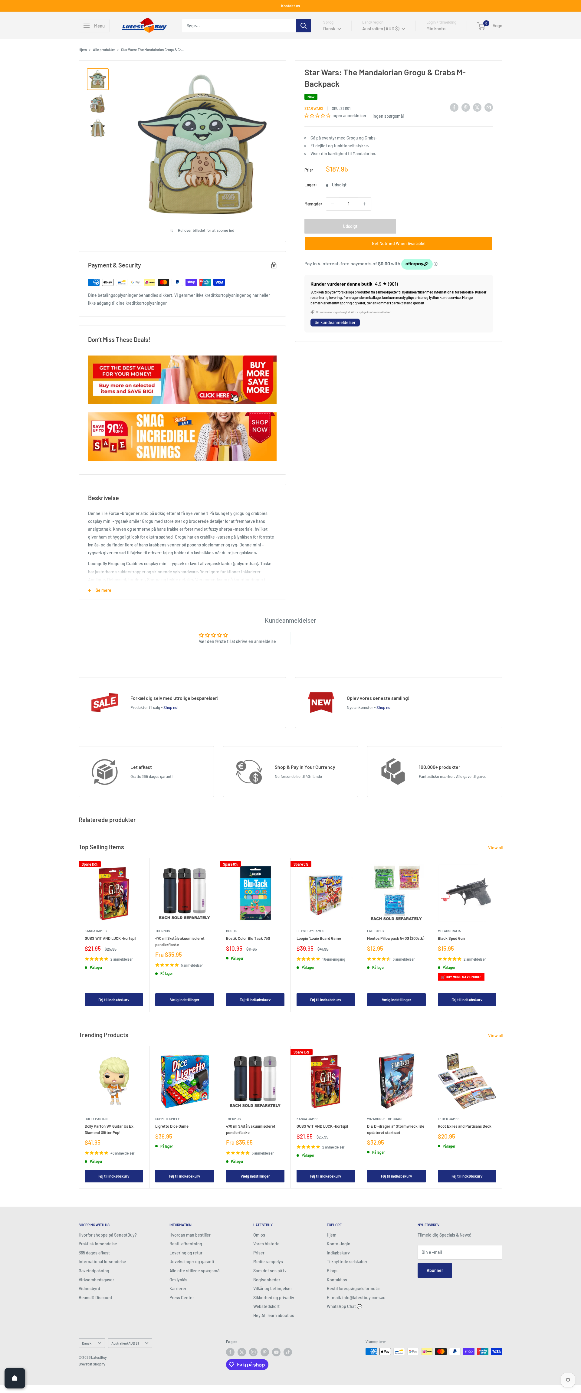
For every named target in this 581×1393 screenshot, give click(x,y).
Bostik (231, 931)
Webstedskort (266, 1306)
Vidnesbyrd (89, 1288)
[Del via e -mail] (488, 107)
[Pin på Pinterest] (465, 107)
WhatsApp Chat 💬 (344, 1306)
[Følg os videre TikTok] (288, 1352)
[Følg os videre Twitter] (242, 1352)
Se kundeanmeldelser (335, 322)
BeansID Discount (95, 1297)
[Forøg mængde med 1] (364, 204)
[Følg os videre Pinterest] (265, 1352)
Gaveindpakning (94, 1270)
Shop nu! (171, 707)
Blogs (332, 1270)
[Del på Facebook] (454, 107)
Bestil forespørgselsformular (353, 1288)
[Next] (502, 935)
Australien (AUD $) (125, 1343)
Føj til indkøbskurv (114, 999)
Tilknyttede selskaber (347, 1261)
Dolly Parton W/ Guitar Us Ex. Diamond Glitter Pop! (110, 1129)
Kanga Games (96, 931)
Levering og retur (185, 1252)
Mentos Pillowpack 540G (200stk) (395, 938)
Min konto (435, 28)
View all (496, 847)
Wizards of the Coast (385, 1119)
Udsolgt (350, 226)
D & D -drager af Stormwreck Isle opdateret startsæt (395, 1129)
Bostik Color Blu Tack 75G (248, 938)
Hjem (83, 50)
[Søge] (303, 25)
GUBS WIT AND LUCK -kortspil (110, 938)
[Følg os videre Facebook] (230, 1352)
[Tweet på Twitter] (477, 107)
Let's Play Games (310, 931)
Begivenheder (266, 1279)
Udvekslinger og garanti (191, 1261)
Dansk (86, 1343)
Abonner (435, 1270)
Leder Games (448, 1119)
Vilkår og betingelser (272, 1288)
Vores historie (266, 1243)
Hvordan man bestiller (190, 1234)
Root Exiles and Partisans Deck (464, 1126)
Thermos (162, 931)
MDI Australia (449, 931)
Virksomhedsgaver (96, 1279)
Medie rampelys (268, 1261)
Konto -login (338, 1243)
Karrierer (177, 1288)
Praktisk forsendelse (98, 1243)
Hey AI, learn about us (273, 1315)
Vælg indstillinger (184, 999)
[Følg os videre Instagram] (253, 1352)
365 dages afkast (94, 1252)
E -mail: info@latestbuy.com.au (356, 1297)
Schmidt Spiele (167, 1119)
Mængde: (313, 203)
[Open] (15, 1378)
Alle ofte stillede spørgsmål (194, 1270)
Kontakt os (290, 5)
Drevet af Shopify (92, 1364)
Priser (258, 1252)
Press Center (181, 1297)
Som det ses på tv (270, 1270)
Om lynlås (178, 1279)
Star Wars (313, 108)
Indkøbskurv (338, 1252)
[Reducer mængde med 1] (332, 204)
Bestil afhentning (185, 1243)
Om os (259, 1234)
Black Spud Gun (451, 938)
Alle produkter (104, 50)
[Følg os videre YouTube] (276, 1352)
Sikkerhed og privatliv (273, 1297)
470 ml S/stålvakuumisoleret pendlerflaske (180, 941)
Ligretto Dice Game (172, 1126)
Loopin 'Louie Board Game (319, 938)
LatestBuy (375, 931)
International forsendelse (102, 1261)
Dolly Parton (96, 1119)
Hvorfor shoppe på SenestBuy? (108, 1234)
